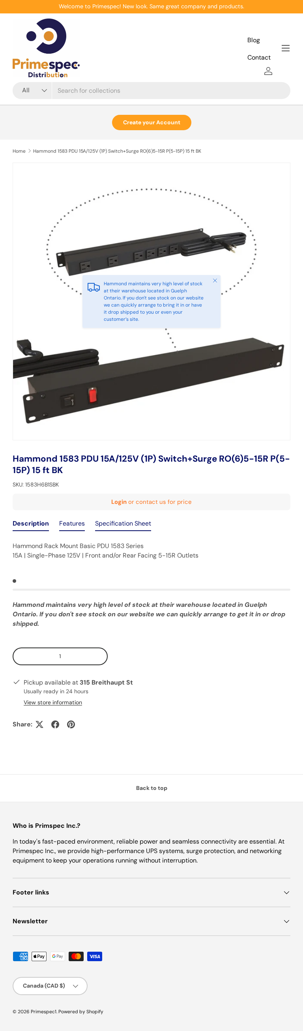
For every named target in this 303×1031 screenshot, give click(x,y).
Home (19, 151)
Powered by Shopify (80, 1012)
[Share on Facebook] (55, 724)
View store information (53, 702)
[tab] (31, 525)
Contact (259, 57)
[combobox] (151, 90)
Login (119, 502)
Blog (253, 40)
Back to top (151, 787)
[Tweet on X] (39, 724)
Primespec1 (43, 1012)
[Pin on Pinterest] (71, 724)
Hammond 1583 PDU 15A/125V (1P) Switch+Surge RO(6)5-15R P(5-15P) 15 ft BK (117, 151)
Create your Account (151, 122)
